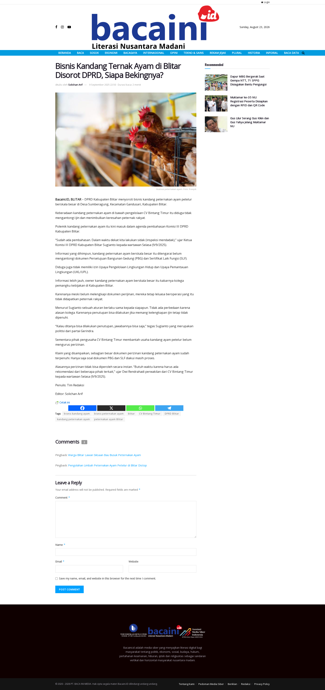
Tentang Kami (186, 684)
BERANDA (64, 53)
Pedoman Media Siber (211, 684)
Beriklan (232, 684)
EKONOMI (111, 53)
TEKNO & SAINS (194, 53)
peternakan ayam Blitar (108, 419)
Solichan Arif (75, 84)
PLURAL (237, 53)
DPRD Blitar (172, 413)
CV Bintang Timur (149, 413)
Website (133, 561)
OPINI (174, 53)
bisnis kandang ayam (77, 413)
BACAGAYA (130, 53)
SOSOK (94, 53)
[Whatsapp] (140, 408)
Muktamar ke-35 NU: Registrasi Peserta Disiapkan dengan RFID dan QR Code (249, 101)
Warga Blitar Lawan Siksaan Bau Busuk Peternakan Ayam (104, 455)
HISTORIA (254, 53)
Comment (62, 497)
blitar (131, 413)
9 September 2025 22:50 (102, 84)
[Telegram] (169, 408)
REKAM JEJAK (218, 53)
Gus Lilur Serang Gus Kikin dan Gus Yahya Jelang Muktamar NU (249, 122)
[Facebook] (82, 408)
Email (60, 561)
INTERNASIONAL (153, 53)
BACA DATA (291, 53)
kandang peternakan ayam (73, 419)
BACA (80, 53)
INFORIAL (272, 53)
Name (60, 545)
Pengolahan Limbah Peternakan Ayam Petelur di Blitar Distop (107, 465)
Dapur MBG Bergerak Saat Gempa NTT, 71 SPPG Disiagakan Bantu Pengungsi (248, 80)
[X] (111, 408)
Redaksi (245, 684)
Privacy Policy (262, 684)
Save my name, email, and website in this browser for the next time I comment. (107, 578)
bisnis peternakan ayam (109, 413)
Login (266, 2)
